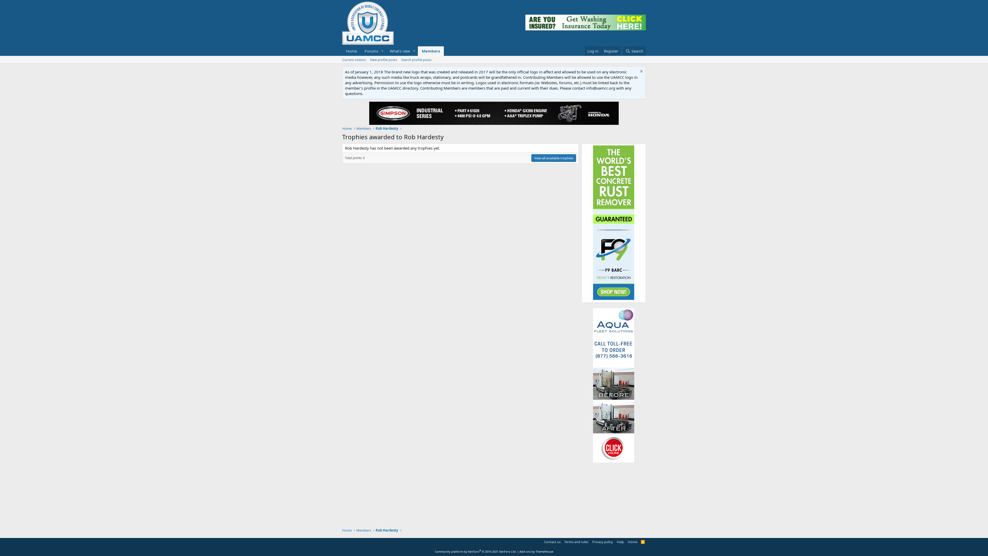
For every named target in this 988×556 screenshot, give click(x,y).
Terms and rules (576, 542)
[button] (382, 51)
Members (431, 51)
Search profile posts (416, 59)
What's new (400, 51)
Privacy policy (602, 542)
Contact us (552, 542)
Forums (371, 51)
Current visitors (354, 59)
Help (620, 542)
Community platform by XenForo (475, 551)
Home (351, 51)
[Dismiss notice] (641, 72)
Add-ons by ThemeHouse (536, 551)
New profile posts (383, 59)
